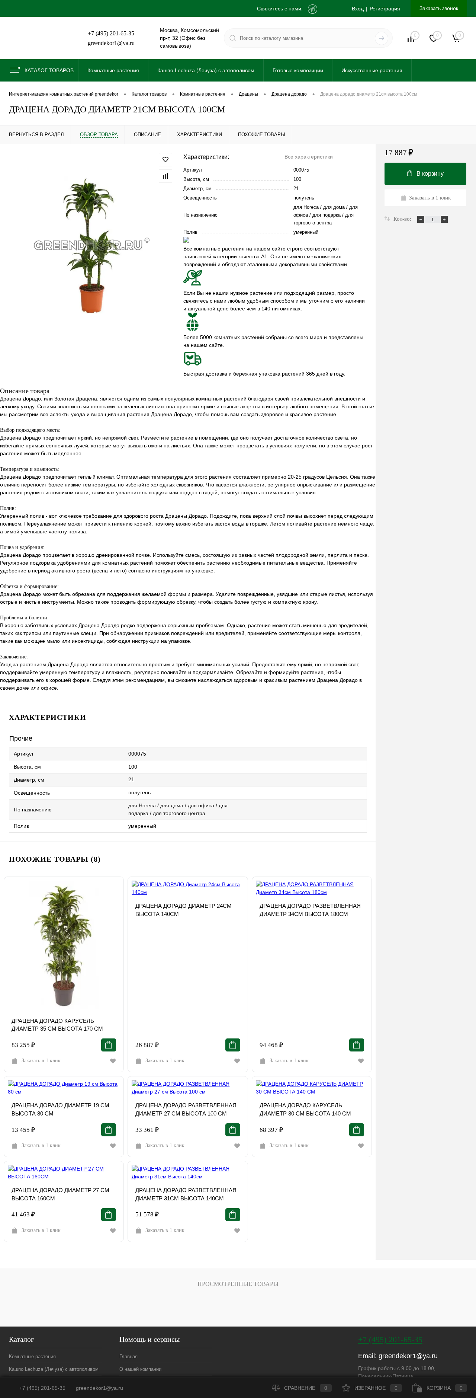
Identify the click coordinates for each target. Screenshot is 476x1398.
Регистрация (385, 9)
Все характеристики (308, 157)
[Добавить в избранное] (165, 159)
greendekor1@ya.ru (111, 43)
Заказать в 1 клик (41, 1060)
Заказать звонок (438, 8)
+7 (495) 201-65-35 (111, 33)
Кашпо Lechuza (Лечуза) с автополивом (54, 1369)
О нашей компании (140, 1369)
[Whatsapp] (329, 9)
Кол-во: (403, 219)
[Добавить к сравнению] (165, 176)
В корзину (430, 173)
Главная (128, 1356)
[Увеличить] (91, 245)
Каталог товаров (49, 70)
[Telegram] (312, 9)
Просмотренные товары (238, 1284)
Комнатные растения (32, 1356)
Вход (358, 9)
